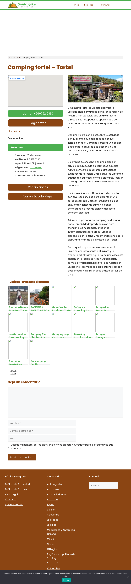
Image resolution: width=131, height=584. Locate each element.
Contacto (10, 499)
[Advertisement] (65, 33)
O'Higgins (52, 549)
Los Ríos (51, 524)
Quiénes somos (14, 504)
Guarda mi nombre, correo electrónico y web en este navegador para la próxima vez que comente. (61, 446)
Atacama (52, 499)
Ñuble (50, 544)
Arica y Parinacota (57, 494)
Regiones (88, 4)
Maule (50, 539)
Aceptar (66, 580)
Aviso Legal (11, 494)
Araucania (53, 489)
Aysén (17, 57)
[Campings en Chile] (22, 5)
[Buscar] (122, 485)
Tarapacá (52, 563)
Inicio (76, 4)
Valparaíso (53, 568)
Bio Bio (51, 509)
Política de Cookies (16, 489)
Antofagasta (54, 484)
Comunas (105, 4)
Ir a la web (36, 167)
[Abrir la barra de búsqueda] (119, 5)
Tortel (13, 373)
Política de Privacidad (17, 484)
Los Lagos (52, 519)
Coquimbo (53, 514)
